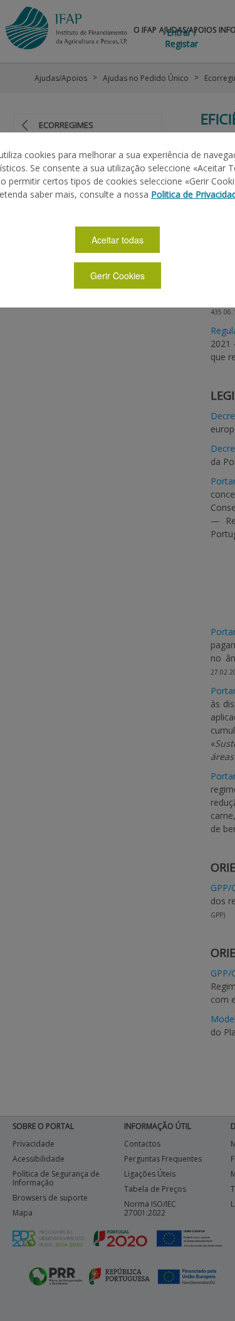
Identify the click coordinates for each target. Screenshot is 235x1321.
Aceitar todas (117, 239)
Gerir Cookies (117, 275)
